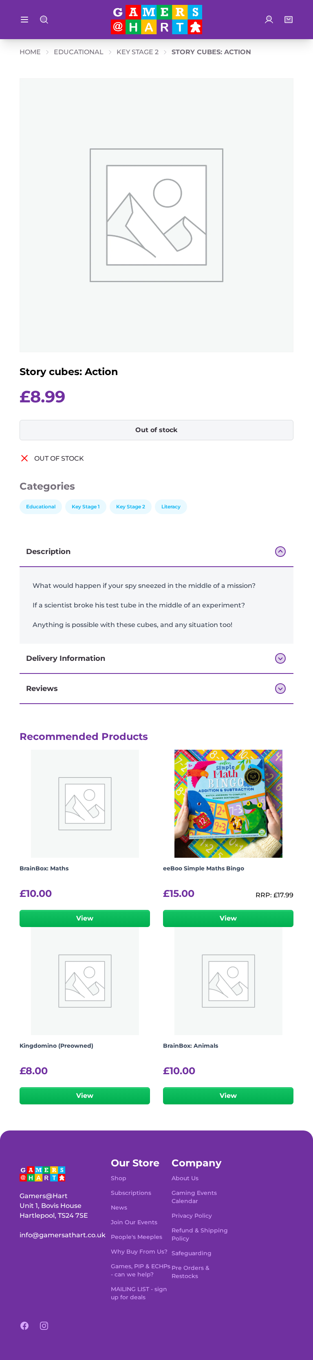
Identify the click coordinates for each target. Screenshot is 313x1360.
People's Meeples (136, 1237)
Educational (79, 52)
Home (30, 52)
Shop (118, 1178)
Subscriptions (131, 1193)
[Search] (44, 19)
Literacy (171, 506)
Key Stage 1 (86, 506)
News (119, 1207)
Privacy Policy (192, 1215)
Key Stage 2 (138, 52)
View (84, 918)
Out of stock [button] (156, 430)
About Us (185, 1178)
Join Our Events (134, 1222)
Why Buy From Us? (139, 1251)
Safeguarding (192, 1253)
